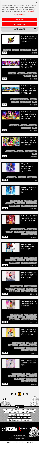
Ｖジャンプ (25, 415)
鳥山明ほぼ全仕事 (14, 420)
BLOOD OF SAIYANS (30, 201)
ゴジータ (7, 50)
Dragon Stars (32, 177)
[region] (19, 13)
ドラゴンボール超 (11, 412)
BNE (34, 50)
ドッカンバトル (30, 151)
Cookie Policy (31, 11)
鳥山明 (31, 412)
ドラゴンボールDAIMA (18, 229)
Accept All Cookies (19, 24)
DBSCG (22, 412)
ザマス (16, 50)
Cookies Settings (19, 15)
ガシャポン (27, 420)
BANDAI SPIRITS (14, 206)
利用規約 (8, 442)
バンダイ (7, 409)
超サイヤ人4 (25, 50)
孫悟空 (27, 76)
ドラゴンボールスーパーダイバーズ (19, 417)
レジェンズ (26, 128)
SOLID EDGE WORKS (30, 258)
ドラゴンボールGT (17, 201)
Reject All (19, 19)
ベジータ (32, 125)
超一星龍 (21, 73)
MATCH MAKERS (31, 343)
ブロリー (15, 102)
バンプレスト (31, 203)
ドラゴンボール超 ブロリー (19, 99)
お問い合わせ (30, 442)
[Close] (37, 3)
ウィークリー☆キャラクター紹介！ (24, 409)
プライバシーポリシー (18, 442)
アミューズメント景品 (29, 206)
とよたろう (14, 415)
